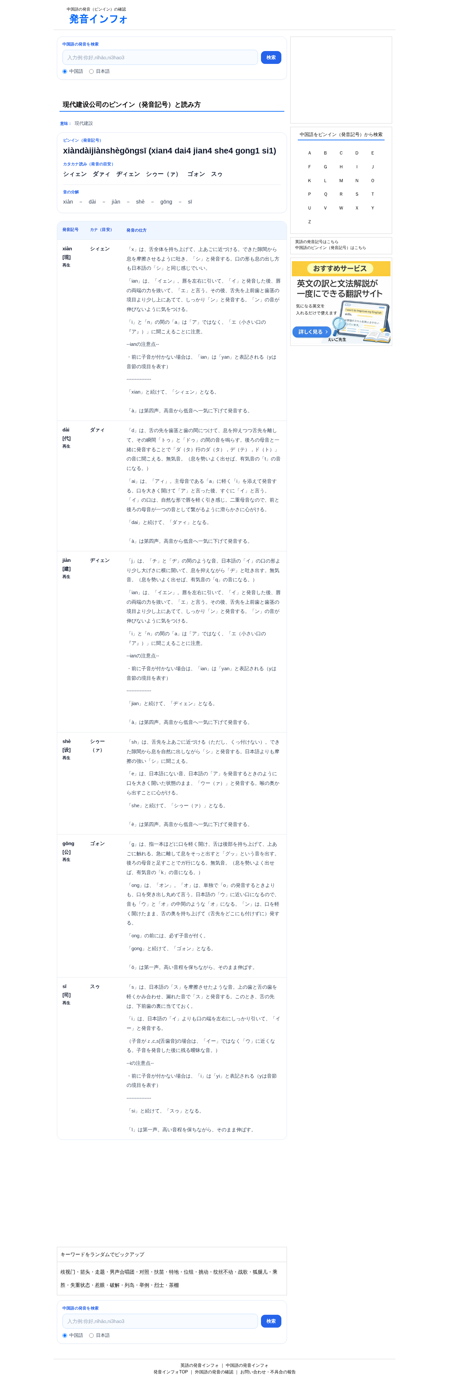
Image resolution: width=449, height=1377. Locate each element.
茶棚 (174, 1285)
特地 (174, 1272)
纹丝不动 (223, 1272)
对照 (144, 1272)
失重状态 (80, 1285)
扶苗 (159, 1272)
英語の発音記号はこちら (317, 241)
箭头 (85, 1272)
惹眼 (100, 1285)
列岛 (129, 1285)
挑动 (203, 1272)
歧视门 (67, 1272)
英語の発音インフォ (199, 1365)
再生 (66, 265)
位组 (189, 1272)
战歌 (243, 1272)
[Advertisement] (265, 15)
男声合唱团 (122, 1272)
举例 (144, 1285)
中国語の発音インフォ (247, 1365)
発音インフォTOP (171, 1371)
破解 (115, 1285)
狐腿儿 (260, 1272)
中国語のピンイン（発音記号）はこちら (330, 247)
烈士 (159, 1285)
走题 (100, 1272)
